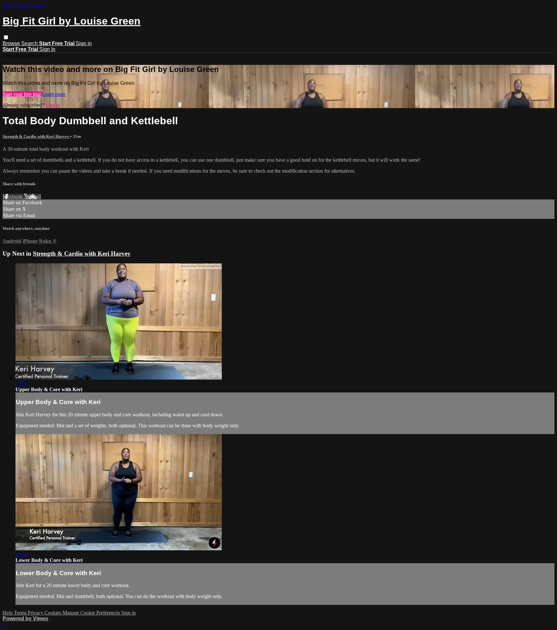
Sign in (84, 43)
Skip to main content (23, 5)
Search (30, 43)
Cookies (53, 612)
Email (35, 196)
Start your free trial (22, 94)
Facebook (13, 196)
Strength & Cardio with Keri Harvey (36, 136)
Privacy (36, 612)
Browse (12, 43)
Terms (21, 612)
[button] (6, 37)
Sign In (47, 49)
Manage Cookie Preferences (92, 612)
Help (8, 612)
